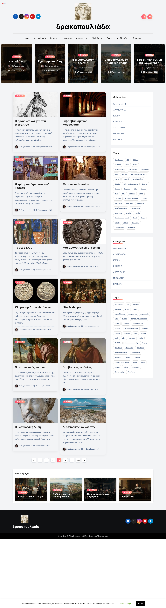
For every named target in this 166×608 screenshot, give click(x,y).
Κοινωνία (67, 38)
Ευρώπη (117, 189)
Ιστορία (53, 38)
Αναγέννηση (133, 169)
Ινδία (135, 189)
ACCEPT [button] (140, 604)
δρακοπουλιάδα (83, 27)
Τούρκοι (125, 223)
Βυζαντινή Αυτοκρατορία (139, 174)
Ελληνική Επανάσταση (131, 184)
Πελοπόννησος (135, 208)
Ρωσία (135, 218)
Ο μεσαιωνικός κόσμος (30, 367)
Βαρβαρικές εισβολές (77, 367)
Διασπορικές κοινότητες (79, 427)
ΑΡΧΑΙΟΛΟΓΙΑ (119, 110)
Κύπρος (144, 199)
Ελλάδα (117, 184)
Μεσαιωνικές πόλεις (76, 184)
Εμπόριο (144, 184)
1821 (128, 160)
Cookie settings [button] (125, 603)
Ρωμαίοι (137, 213)
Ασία (116, 174)
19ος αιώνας (119, 160)
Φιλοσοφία (135, 223)
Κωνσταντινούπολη (131, 199)
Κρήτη (141, 194)
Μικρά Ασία (129, 203)
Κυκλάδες (118, 199)
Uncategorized (119, 104)
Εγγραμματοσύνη (50, 61)
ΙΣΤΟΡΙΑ (16, 57)
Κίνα (123, 194)
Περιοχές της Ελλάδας (118, 38)
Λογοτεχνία (82, 38)
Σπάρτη (117, 223)
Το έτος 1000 (23, 247)
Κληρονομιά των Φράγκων (33, 307)
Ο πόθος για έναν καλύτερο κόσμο (116, 61)
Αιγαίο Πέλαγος (120, 169)
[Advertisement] (68, 573)
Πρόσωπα (137, 38)
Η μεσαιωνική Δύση (28, 427)
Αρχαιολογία (40, 38)
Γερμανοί (126, 179)
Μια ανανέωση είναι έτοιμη (81, 247)
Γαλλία (117, 179)
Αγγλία (127, 165)
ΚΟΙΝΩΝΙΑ (117, 122)
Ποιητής (128, 213)
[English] (3, 3)
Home (26, 38)
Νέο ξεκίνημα (72, 307)
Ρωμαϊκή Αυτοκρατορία (122, 218)
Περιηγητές (118, 213)
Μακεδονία (118, 203)
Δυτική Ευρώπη (138, 179)
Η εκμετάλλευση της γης (83, 61)
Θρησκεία (127, 189)
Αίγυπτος (118, 165)
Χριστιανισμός (119, 228)
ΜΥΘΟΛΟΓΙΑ (118, 134)
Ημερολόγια (16, 61)
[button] (162, 63)
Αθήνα (135, 165)
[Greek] (5, 3)
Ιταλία (116, 194)
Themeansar (102, 536)
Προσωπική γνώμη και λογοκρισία (149, 61)
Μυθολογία (97, 38)
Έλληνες (136, 160)
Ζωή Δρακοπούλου (18, 66)
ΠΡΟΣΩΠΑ (117, 140)
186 (78, 460)
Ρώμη (143, 218)
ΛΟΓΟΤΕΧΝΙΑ (119, 128)
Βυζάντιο (124, 174)
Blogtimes (89, 536)
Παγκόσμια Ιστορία (121, 208)
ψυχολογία (131, 228)
